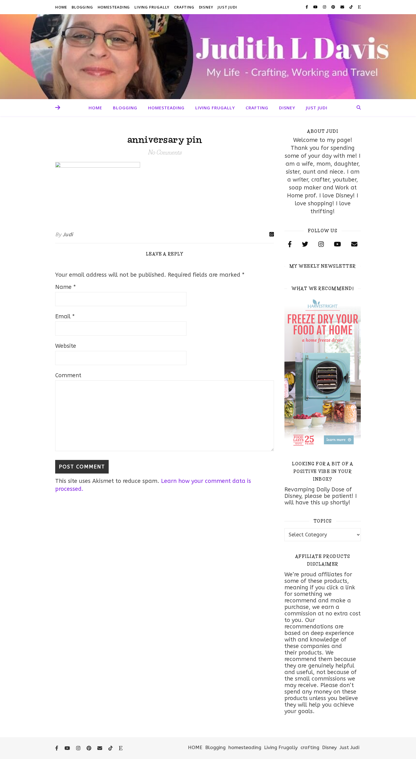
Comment (68, 375)
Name (65, 287)
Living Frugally (152, 7)
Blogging (82, 7)
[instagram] (325, 7)
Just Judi (227, 7)
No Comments (164, 152)
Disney (206, 7)
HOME (61, 7)
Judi (68, 234)
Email (65, 316)
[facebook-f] (307, 7)
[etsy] (359, 7)
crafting (184, 7)
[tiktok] (351, 7)
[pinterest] (333, 7)
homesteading (114, 7)
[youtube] (316, 7)
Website (65, 346)
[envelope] (342, 7)
